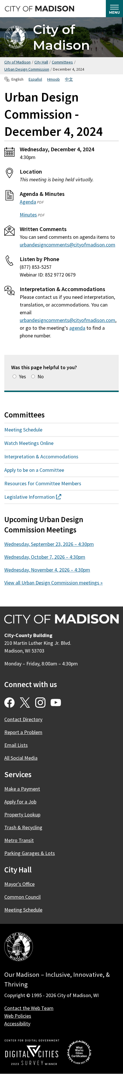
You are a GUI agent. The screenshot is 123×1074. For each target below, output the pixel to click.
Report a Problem (23, 732)
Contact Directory (23, 719)
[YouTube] (56, 702)
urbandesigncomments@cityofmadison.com (67, 244)
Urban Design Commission (26, 69)
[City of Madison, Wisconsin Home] (18, 947)
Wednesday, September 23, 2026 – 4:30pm (49, 544)
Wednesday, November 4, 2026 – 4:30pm (47, 569)
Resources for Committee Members (42, 483)
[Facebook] (9, 702)
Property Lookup (22, 814)
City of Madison (61, 37)
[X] (25, 702)
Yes (22, 376)
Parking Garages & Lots (29, 853)
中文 (69, 79)
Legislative (43, 497)
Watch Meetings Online (28, 443)
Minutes (28, 214)
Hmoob (53, 79)
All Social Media (20, 758)
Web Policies (17, 1016)
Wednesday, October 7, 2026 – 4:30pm (44, 557)
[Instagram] (40, 702)
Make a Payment (22, 788)
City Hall (41, 62)
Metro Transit (19, 840)
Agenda (28, 201)
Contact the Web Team (28, 1008)
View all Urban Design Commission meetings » (53, 582)
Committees (62, 62)
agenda (77, 328)
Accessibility (17, 1023)
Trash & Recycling (23, 827)
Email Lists (16, 745)
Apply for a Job (20, 801)
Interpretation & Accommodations (41, 456)
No (40, 376)
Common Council (22, 897)
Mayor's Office (19, 884)
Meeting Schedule (23, 429)
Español (35, 79)
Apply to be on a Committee (34, 470)
